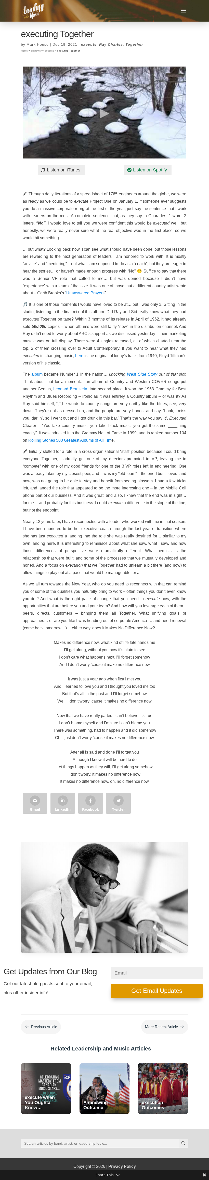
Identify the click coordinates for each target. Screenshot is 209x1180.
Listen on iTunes (63, 169)
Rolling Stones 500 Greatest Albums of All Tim (69, 440)
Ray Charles (111, 44)
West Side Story (142, 374)
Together (134, 44)
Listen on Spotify (150, 169)
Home (24, 50)
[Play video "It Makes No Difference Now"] (105, 112)
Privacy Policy (122, 1166)
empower (36, 50)
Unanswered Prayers (85, 293)
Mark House (38, 44)
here (79, 356)
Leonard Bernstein (70, 389)
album (37, 374)
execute (89, 44)
